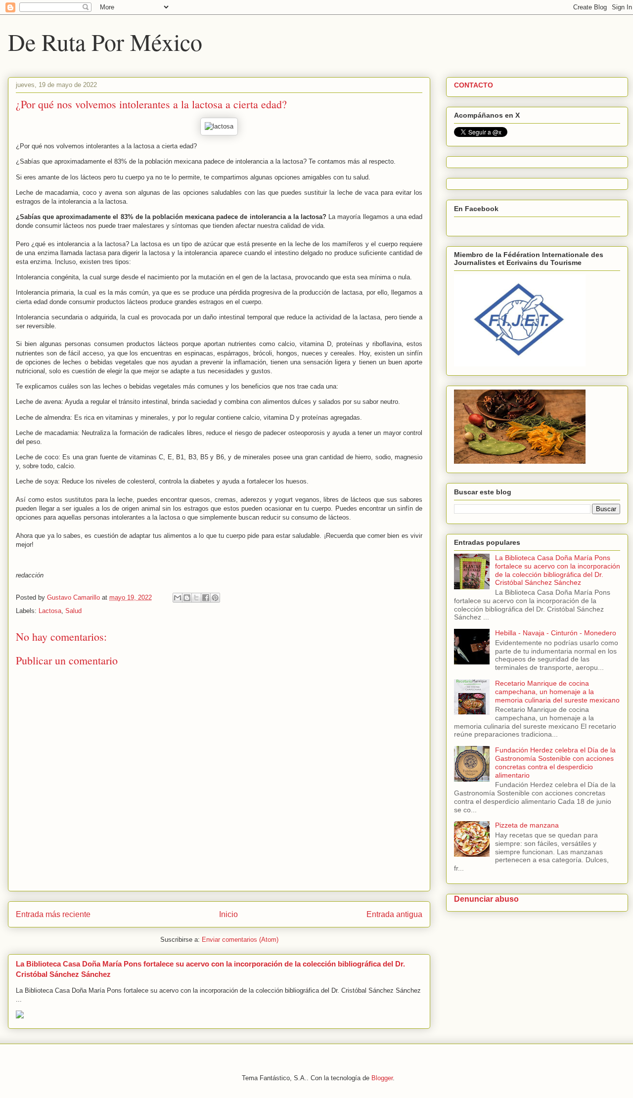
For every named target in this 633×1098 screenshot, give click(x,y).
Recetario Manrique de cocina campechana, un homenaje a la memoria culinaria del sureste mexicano (557, 691)
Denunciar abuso (486, 898)
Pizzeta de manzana (527, 825)
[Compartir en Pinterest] (215, 598)
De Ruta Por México (105, 41)
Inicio (228, 914)
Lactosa (50, 611)
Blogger (382, 1078)
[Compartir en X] (196, 598)
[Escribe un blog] (187, 598)
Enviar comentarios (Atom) (240, 939)
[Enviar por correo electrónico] (177, 598)
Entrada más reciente (53, 914)
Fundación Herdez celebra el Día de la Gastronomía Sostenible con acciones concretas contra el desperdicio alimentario (555, 762)
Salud (73, 611)
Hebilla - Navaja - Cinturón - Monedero (555, 633)
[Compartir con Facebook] (206, 598)
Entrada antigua (394, 914)
